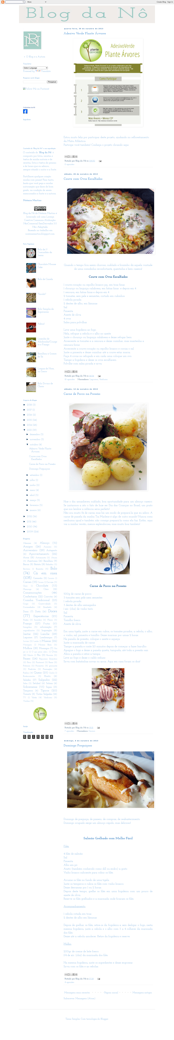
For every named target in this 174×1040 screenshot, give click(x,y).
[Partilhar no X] (71, 156)
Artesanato (40, 558)
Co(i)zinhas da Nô (29, 107)
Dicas (25, 611)
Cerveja (50, 582)
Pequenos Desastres (48, 659)
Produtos (32, 669)
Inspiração (47, 630)
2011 (29, 522)
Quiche (52, 673)
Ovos (54, 652)
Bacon (26, 564)
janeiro (33, 510)
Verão (34, 697)
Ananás (47, 547)
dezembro (35, 434)
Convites (48, 597)
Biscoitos (39, 569)
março (33, 500)
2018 (30, 405)
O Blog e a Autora (35, 57)
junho (33, 485)
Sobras (49, 683)
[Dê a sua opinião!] (68, 156)
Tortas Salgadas (44, 694)
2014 (29, 425)
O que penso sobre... (40, 652)
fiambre (38, 620)
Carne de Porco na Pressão (82, 394)
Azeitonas (32, 561)
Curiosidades (29, 607)
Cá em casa (45, 573)
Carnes (92, 731)
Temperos (28, 691)
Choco (25, 586)
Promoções (47, 669)
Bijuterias (26, 569)
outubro (34, 444)
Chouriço (27, 589)
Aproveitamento (39, 554)
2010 (30, 527)
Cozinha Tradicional (36, 600)
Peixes (26, 658)
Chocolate (42, 585)
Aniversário (30, 550)
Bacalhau (48, 561)
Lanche (45, 634)
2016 (30, 415)
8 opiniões (69, 982)
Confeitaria (30, 596)
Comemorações (32, 592)
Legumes (94, 379)
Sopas (49, 687)
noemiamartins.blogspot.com (40, 234)
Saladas (27, 680)
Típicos (45, 690)
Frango (27, 623)
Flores (50, 620)
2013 (29, 430)
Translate (46, 71)
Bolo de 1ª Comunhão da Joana (45, 252)
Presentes (40, 666)
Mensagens (27, 645)
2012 (30, 516)
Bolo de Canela (45, 279)
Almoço (44, 543)
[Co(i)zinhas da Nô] (25, 113)
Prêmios (26, 666)
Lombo (36, 641)
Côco (46, 589)
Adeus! (41, 324)
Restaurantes (29, 676)
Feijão (25, 620)
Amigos (28, 546)
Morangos (44, 648)
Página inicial (111, 993)
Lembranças (46, 637)
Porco (51, 662)
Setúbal (37, 683)
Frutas (46, 624)
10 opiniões (70, 379)
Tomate (27, 694)
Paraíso (49, 655)
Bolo (53, 568)
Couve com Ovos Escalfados (83, 179)
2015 (29, 420)
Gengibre (27, 627)
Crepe (25, 604)
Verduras (103, 379)
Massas (46, 641)
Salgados (44, 679)
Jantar (27, 634)
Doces (52, 611)
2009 (30, 532)
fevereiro (34, 505)
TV (24, 698)
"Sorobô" (42, 294)
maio (33, 490)
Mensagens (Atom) (85, 998)
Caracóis (51, 578)
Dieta (38, 611)
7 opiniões (69, 731)
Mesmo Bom (45, 645)
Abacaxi (27, 543)
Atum (54, 558)
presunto (53, 666)
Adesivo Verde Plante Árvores (85, 33)
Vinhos (26, 701)
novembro (35, 439)
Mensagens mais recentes (77, 993)
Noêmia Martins (46, 213)
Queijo (38, 672)
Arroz (26, 557)
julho (33, 480)
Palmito (30, 655)
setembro (35, 475)
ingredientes (29, 630)
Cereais (41, 582)
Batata (37, 564)
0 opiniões (69, 164)
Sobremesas (30, 687)
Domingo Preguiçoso (78, 745)
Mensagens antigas (142, 993)
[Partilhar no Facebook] (73, 156)
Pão (39, 655)
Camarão (38, 578)
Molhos (27, 648)
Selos (25, 683)
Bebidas (49, 564)
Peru (29, 662)
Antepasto (51, 550)
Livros (26, 641)
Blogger (104, 1019)
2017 (29, 410)
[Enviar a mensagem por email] (66, 156)
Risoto (47, 676)
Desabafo (47, 607)
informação (46, 627)
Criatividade (45, 604)
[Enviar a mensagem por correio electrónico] (99, 161)
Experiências (41, 616)
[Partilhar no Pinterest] (76, 156)
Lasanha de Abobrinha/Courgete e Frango (47, 342)
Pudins (26, 673)
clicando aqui (121, 145)
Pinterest (40, 662)
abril (32, 495)
